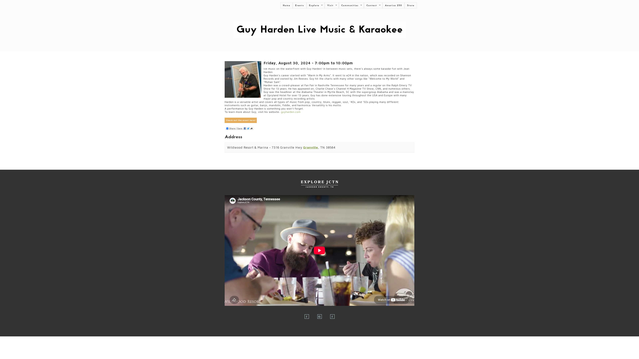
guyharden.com (291, 111)
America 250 (393, 5)
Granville (310, 147)
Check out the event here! (241, 120)
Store (410, 5)
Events (299, 5)
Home (286, 5)
